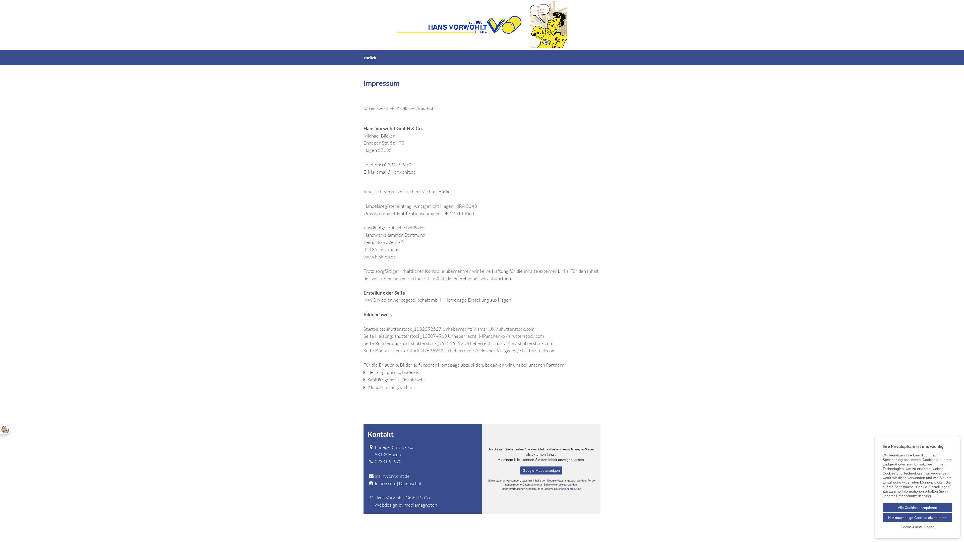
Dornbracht (413, 380)
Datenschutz (411, 483)
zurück (370, 57)
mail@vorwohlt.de (397, 172)
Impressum (385, 483)
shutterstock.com (535, 343)
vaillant (407, 387)
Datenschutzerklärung (567, 488)
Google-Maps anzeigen (541, 470)
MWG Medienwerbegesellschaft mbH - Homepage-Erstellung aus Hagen (437, 300)
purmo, (394, 372)
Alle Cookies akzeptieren (917, 508)
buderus (410, 372)
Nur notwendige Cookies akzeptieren (917, 518)
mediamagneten (420, 505)
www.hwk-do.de (380, 257)
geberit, (392, 380)
